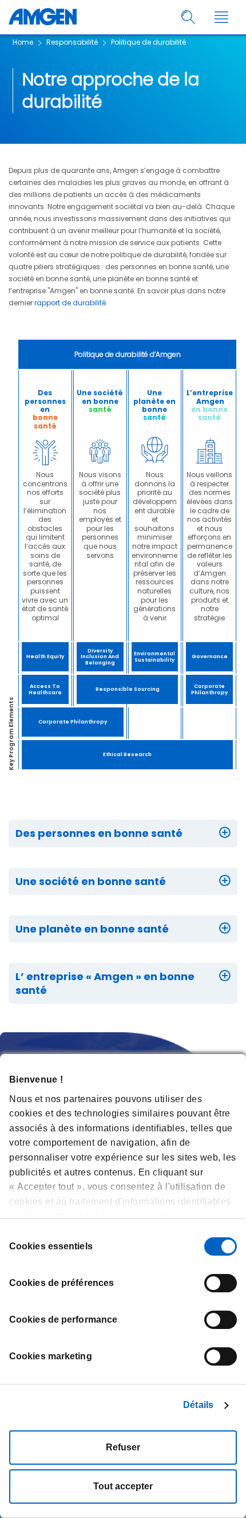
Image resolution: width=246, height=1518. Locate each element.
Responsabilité (72, 42)
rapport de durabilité (70, 303)
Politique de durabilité (148, 42)
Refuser (123, 1447)
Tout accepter (123, 1486)
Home (23, 42)
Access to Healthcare (45, 689)
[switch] (220, 1283)
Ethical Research (127, 754)
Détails (198, 1405)
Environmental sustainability (154, 656)
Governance (210, 656)
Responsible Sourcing (128, 689)
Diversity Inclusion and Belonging (100, 657)
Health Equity (45, 656)
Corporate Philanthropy (209, 689)
